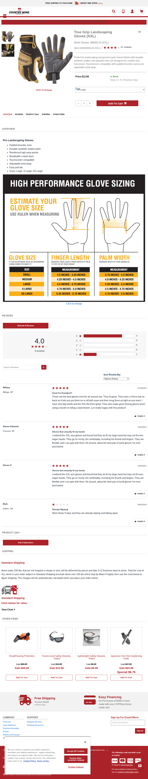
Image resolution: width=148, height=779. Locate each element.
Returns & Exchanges (11, 735)
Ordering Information (11, 728)
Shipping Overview (34, 722)
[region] (47, 755)
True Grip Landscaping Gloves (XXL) (89, 21)
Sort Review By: (112, 374)
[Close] (85, 742)
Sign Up (140, 731)
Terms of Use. (43, 761)
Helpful (141, 416)
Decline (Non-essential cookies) (76, 759)
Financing (7, 722)
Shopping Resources (35, 725)
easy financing (127, 765)
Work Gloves (59, 21)
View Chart (8, 609)
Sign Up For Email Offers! (125, 717)
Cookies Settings (76, 767)
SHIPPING (46, 114)
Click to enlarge (44, 90)
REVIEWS (19, 114)
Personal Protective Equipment (33, 21)
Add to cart (115, 103)
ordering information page (128, 772)
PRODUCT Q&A (32, 114)
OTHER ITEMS (59, 114)
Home (10, 21)
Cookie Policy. (29, 761)
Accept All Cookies (75, 751)
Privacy (6, 732)
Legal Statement (9, 725)
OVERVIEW (7, 114)
